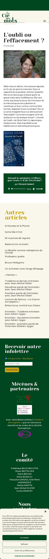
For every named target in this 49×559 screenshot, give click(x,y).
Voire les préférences (24, 550)
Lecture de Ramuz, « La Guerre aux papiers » (22, 300)
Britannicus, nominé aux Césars (22, 305)
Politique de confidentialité (24, 556)
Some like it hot (13, 232)
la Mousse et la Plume (17, 226)
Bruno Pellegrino (14, 262)
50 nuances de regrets (17, 238)
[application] (24, 189)
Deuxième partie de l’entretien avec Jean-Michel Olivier (22, 288)
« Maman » (11, 275)
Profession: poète (14, 256)
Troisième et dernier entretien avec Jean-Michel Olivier (22, 282)
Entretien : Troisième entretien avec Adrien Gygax (22, 312)
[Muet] (34, 189)
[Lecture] (9, 189)
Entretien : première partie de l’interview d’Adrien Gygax (21, 325)
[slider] (38, 189)
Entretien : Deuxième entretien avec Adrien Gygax (22, 318)
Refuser (24, 544)
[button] (45, 511)
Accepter (24, 538)
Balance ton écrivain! (16, 244)
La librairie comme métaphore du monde (23, 251)
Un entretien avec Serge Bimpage (24, 268)
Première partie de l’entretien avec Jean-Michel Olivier (21, 294)
